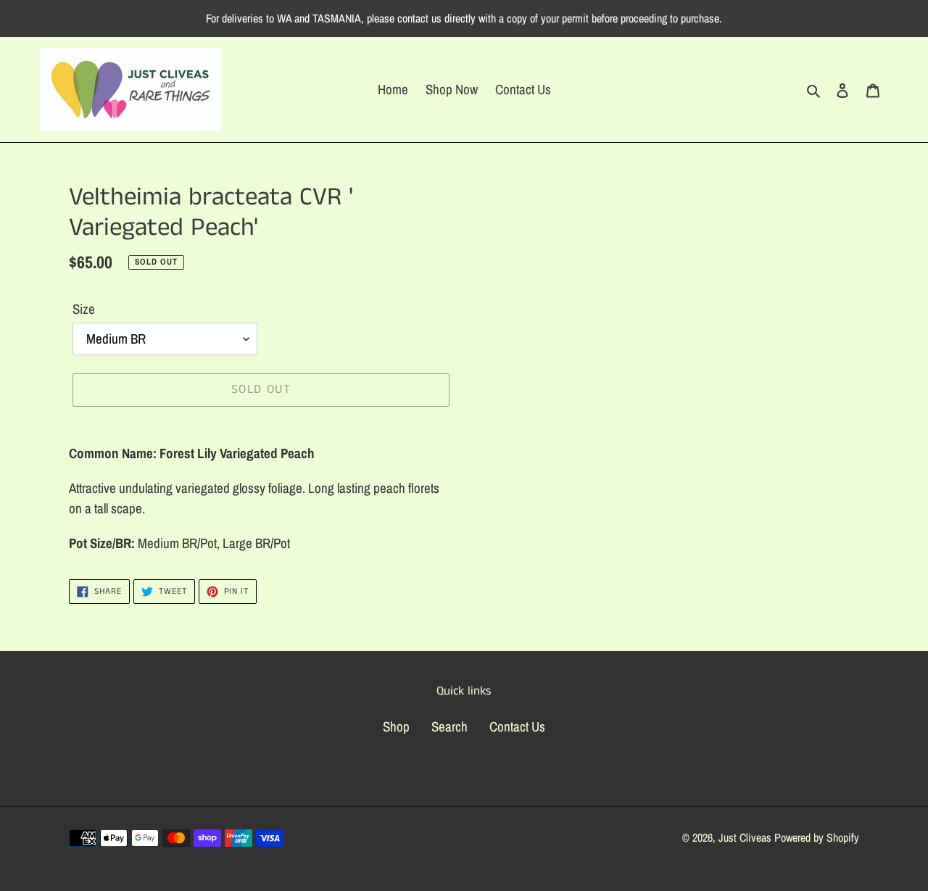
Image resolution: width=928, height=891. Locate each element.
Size (83, 308)
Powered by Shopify (816, 837)
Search (449, 726)
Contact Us (517, 726)
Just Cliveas (744, 837)
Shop (396, 726)
